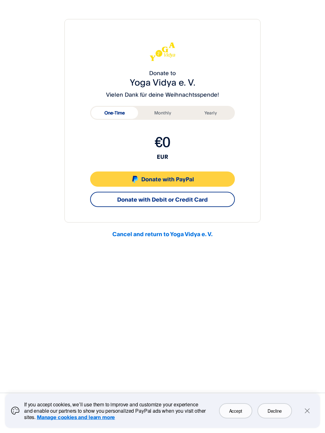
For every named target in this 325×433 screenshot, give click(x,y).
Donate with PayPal (167, 179)
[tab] (114, 113)
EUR (162, 156)
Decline (275, 411)
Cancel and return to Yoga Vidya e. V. (162, 233)
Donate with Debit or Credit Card (162, 199)
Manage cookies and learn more (76, 417)
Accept (235, 411)
